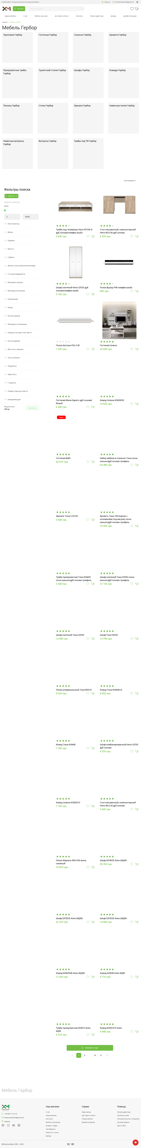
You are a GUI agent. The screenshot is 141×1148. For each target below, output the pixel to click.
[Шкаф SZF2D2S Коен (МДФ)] (119, 914)
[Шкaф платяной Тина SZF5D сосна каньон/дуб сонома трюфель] (119, 573)
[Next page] (107, 1055)
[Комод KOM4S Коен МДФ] (119, 969)
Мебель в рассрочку (53, 1122)
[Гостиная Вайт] (75, 454)
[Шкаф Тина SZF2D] (119, 631)
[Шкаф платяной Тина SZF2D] (75, 631)
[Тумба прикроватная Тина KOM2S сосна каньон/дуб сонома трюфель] (75, 573)
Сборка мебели (87, 1119)
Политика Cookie (123, 1115)
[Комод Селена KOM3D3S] (119, 396)
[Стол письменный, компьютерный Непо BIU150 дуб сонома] (119, 225)
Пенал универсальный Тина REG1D (74, 689)
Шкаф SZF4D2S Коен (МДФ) (113, 860)
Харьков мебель (10, 16)
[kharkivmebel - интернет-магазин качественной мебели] (6, 9)
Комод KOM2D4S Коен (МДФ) (70, 973)
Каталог (20, 9)
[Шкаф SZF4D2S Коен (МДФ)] (119, 856)
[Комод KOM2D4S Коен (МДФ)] (75, 969)
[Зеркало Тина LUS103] (75, 512)
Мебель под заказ (41, 16)
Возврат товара (51, 1126)
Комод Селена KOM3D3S (112, 400)
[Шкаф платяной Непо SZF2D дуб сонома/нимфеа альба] (75, 283)
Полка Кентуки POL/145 (68, 345)
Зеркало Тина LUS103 (67, 516)
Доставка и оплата (61, 16)
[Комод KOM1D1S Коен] (119, 1024)
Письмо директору (96, 16)
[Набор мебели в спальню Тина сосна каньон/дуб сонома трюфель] (119, 454)
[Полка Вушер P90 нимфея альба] (119, 283)
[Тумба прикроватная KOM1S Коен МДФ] (75, 1024)
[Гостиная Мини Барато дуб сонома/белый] (75, 396)
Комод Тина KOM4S (66, 744)
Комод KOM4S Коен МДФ (112, 973)
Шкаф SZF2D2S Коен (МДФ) (113, 918)
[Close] (17, 196)
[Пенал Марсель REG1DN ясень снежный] (75, 856)
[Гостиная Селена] (119, 341)
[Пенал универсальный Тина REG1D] (75, 685)
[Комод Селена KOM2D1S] (75, 798)
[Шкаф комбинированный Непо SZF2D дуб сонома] (119, 740)
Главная (5, 22)
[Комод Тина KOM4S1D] (119, 685)
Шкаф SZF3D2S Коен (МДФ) (69, 918)
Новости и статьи (52, 1132)
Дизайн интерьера (129, 16)
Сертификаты (50, 1129)
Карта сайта (121, 1126)
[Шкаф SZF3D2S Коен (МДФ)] (75, 914)
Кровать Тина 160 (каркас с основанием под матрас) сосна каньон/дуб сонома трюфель (115, 519)
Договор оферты (123, 1122)
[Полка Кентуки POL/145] (75, 341)
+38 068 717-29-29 (10, 1114)
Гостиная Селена (108, 345)
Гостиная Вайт (63, 458)
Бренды (113, 16)
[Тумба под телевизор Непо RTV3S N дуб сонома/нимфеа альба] (75, 225)
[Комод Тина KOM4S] (75, 740)
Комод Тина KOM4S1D (111, 689)
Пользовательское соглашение (128, 1119)
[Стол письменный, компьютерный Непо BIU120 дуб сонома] (119, 798)
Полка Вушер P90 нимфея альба (116, 287)
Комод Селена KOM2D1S (68, 802)
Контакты (79, 16)
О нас (25, 16)
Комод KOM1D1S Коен (111, 1028)
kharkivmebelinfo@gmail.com (124, 2)
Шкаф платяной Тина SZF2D (70, 635)
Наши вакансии (51, 1115)
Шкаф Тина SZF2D (109, 635)
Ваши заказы (86, 1112)
